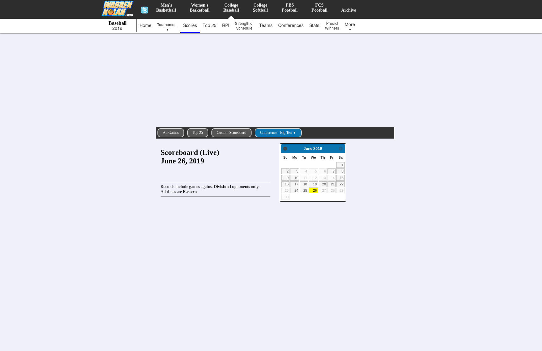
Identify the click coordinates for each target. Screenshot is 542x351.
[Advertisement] (272, 78)
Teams (266, 25)
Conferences (291, 25)
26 (315, 190)
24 (296, 190)
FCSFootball (319, 8)
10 (296, 178)
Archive (348, 10)
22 (341, 184)
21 (333, 184)
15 (341, 178)
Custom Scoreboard (231, 132)
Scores (190, 25)
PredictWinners (332, 25)
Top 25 (209, 25)
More (350, 26)
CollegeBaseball (231, 8)
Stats (314, 25)
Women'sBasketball (200, 8)
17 (296, 184)
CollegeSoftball (260, 8)
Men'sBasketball (166, 8)
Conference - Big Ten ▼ (278, 132)
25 (305, 190)
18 (305, 184)
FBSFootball (290, 8)
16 (287, 184)
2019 (117, 28)
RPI (225, 25)
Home (145, 25)
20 (324, 184)
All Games (171, 132)
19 (315, 184)
